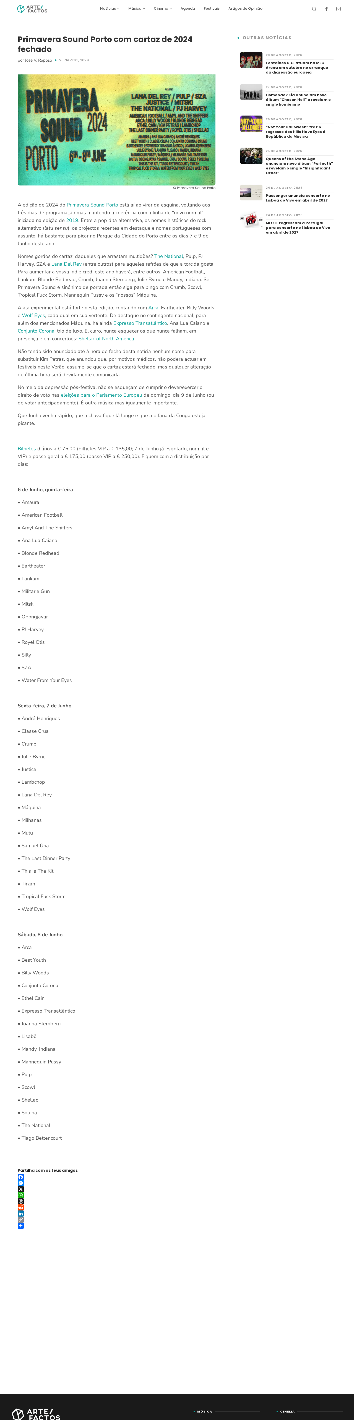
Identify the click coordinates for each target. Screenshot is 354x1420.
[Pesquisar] (314, 8)
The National (168, 256)
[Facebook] (326, 8)
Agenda (188, 8)
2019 (72, 220)
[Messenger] (116, 1183)
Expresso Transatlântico (140, 323)
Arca (153, 307)
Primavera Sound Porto (92, 205)
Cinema (161, 8)
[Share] (116, 1226)
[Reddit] (116, 1207)
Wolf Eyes (33, 315)
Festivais (212, 8)
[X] (116, 1189)
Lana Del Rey (66, 264)
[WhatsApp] (116, 1195)
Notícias (108, 8)
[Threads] (116, 1201)
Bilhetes (27, 448)
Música (134, 8)
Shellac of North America (106, 338)
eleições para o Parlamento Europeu (101, 395)
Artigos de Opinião (245, 8)
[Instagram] (338, 8)
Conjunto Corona (36, 331)
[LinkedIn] (116, 1213)
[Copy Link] (116, 1220)
